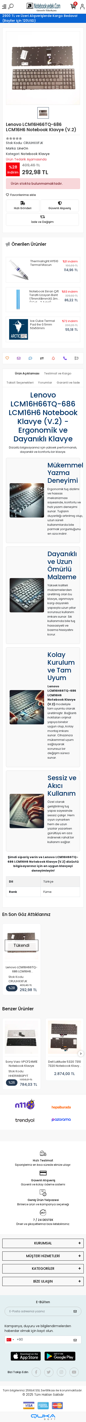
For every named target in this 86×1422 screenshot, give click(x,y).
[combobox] (10, 1340)
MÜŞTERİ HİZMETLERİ (43, 1256)
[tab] (27, 373)
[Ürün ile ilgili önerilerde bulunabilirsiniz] (78, 358)
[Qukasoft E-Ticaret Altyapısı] (43, 1417)
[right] (81, 1054)
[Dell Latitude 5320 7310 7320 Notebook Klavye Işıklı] (64, 1038)
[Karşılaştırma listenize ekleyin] (43, 358)
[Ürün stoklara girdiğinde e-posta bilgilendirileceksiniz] (54, 358)
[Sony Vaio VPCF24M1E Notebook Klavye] (21, 1038)
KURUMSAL (43, 1243)
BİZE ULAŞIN (43, 1281)
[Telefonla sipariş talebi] (66, 358)
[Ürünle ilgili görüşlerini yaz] (32, 358)
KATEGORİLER (43, 1268)
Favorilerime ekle (23, 195)
